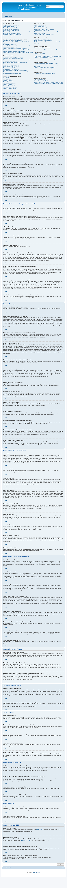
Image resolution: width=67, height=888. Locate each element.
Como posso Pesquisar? (39, 53)
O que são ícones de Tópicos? (9, 88)
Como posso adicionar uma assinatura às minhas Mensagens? (16, 59)
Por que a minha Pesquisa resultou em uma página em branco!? (47, 56)
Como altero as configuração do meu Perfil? (12, 40)
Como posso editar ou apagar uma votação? (12, 63)
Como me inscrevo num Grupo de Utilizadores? (44, 29)
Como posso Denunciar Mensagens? (11, 69)
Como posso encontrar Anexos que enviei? (43, 74)
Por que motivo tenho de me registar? (11, 25)
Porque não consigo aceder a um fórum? (12, 65)
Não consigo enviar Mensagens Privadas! (43, 39)
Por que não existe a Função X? (41, 80)
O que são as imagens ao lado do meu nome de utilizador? (15, 48)
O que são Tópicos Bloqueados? (10, 87)
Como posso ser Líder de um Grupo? (42, 30)
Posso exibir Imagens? (8, 81)
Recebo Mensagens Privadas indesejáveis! (43, 40)
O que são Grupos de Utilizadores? (41, 27)
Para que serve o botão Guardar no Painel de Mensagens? (15, 70)
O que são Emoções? (8, 80)
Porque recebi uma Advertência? (10, 67)
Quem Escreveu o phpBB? (39, 79)
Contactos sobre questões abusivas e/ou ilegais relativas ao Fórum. (48, 82)
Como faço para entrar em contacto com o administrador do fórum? (48, 83)
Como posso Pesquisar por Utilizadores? (42, 57)
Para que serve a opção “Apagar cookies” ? (12, 35)
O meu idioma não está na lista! (10, 47)
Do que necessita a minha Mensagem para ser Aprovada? (15, 71)
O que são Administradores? (40, 25)
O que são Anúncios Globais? (9, 83)
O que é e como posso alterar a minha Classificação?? (15, 51)
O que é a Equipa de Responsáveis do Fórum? (44, 34)
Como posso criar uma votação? (10, 61)
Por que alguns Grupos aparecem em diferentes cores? (46, 31)
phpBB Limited (39, 829)
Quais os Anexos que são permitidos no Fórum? (44, 73)
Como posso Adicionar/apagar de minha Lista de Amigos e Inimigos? (48, 49)
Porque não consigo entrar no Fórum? (11, 30)
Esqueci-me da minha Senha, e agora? (11, 33)
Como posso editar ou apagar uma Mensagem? (13, 58)
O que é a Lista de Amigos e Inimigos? (42, 47)
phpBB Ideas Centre (25, 840)
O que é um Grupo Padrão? (40, 33)
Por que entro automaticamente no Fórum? (12, 34)
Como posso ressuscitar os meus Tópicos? (12, 73)
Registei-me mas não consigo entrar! (11, 29)
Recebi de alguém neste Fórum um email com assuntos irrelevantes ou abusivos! (48, 42)
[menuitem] (12, 14)
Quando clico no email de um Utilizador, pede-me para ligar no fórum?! (18, 52)
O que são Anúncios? (7, 84)
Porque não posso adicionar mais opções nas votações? (15, 62)
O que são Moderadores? (39, 26)
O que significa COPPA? (8, 26)
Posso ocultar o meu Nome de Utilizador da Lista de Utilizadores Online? (16, 42)
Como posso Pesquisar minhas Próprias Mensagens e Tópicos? (47, 59)
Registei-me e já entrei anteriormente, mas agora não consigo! (16, 31)
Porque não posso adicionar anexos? (11, 66)
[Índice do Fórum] (10, 5)
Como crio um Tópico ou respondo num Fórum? (13, 57)
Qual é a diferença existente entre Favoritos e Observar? (46, 63)
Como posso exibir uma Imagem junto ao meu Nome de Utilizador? (17, 49)
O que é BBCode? (7, 77)
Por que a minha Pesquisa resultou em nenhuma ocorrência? (47, 55)
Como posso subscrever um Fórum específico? (44, 67)
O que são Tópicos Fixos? (9, 85)
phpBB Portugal (36, 872)
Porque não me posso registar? (10, 27)
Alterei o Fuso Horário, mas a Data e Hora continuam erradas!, (16, 45)
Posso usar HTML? (7, 79)
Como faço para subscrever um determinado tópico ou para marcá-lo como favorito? (48, 65)
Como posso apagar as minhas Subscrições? (43, 68)
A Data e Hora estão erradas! (9, 44)
